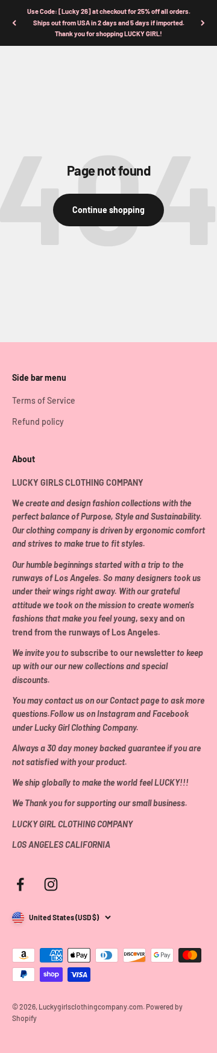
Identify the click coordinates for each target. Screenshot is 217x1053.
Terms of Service (43, 400)
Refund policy (38, 421)
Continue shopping (108, 210)
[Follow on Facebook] (20, 884)
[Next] (203, 23)
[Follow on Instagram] (51, 884)
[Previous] (14, 23)
